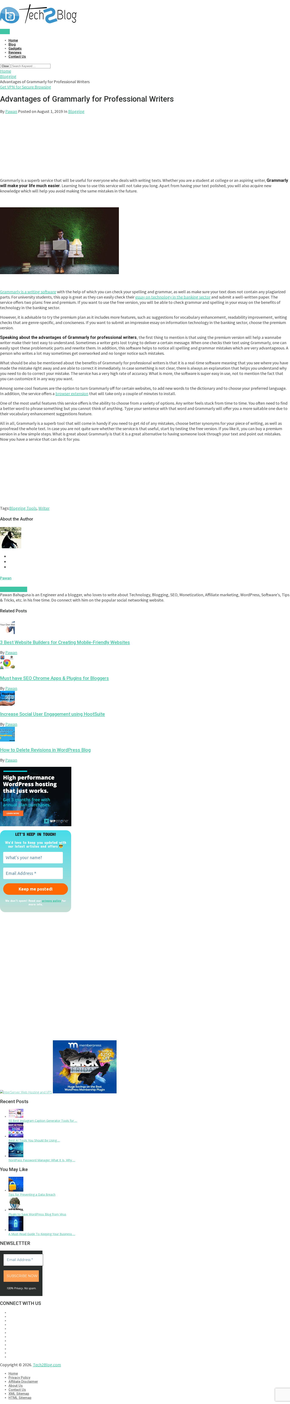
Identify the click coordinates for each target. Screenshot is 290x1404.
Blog (12, 44)
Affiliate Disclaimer (23, 1382)
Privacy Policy (19, 1378)
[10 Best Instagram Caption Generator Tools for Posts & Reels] (15, 1117)
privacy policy (51, 900)
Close (5, 66)
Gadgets (15, 48)
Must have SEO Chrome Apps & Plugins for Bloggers (54, 678)
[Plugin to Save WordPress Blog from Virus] (15, 1210)
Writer (43, 508)
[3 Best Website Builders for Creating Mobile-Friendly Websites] (145, 627)
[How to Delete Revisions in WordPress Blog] (145, 735)
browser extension (71, 393)
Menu (5, 31)
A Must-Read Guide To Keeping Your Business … (41, 1234)
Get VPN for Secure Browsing (25, 87)
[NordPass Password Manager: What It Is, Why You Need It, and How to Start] (15, 1156)
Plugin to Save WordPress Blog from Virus (37, 1214)
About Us (15, 1386)
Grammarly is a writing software (28, 291)
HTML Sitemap (19, 1398)
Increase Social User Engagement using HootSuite (52, 714)
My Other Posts (13, 589)
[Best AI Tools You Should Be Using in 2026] (15, 1136)
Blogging (8, 76)
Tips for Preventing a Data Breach (31, 1194)
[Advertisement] (127, 143)
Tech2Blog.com (47, 1364)
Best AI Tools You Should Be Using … (34, 1140)
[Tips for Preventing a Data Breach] (15, 1190)
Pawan (11, 111)
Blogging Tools (23, 508)
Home (13, 40)
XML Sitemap (18, 1394)
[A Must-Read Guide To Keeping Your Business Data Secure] (15, 1230)
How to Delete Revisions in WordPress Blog (45, 750)
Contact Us (17, 57)
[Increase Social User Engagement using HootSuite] (145, 699)
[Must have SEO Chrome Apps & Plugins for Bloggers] (145, 663)
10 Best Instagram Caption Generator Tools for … (42, 1121)
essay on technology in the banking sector (172, 297)
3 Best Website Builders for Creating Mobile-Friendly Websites (65, 642)
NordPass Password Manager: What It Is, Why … (41, 1160)
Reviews (14, 52)
